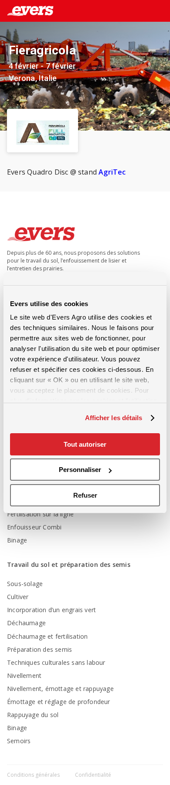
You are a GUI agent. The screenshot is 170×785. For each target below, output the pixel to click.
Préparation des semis (39, 649)
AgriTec (113, 172)
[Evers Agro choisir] (146, 11)
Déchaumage (26, 623)
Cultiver (18, 597)
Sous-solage (25, 583)
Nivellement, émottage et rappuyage (60, 688)
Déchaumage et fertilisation (47, 636)
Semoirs (19, 741)
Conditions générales (34, 774)
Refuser (85, 495)
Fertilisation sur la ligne (40, 514)
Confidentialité (93, 774)
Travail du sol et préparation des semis (68, 564)
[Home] (27, 11)
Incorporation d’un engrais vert (51, 610)
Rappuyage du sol (32, 715)
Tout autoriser (85, 444)
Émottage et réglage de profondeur (58, 701)
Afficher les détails (114, 417)
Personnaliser (80, 469)
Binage (17, 540)
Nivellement (24, 675)
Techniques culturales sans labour (56, 662)
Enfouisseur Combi (34, 527)
